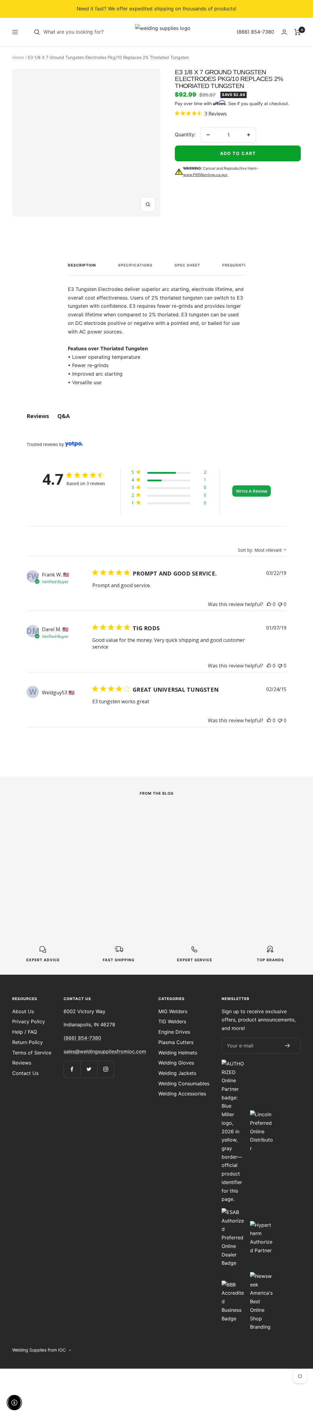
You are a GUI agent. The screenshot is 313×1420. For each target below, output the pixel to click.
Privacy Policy (28, 1021)
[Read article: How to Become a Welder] (257, 814)
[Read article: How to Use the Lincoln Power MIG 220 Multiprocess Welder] (55, 818)
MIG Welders (172, 1011)
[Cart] (297, 32)
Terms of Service (31, 1053)
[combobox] (89, 32)
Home (18, 57)
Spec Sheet (187, 265)
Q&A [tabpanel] (63, 416)
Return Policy (27, 1042)
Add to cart (238, 153)
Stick (119, 837)
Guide (220, 828)
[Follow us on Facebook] (72, 1069)
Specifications (135, 265)
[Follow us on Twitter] (88, 1069)
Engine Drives (174, 1032)
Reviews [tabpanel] (38, 416)
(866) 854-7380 (82, 1038)
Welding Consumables (183, 1083)
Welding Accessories (182, 1094)
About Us (23, 1011)
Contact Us (25, 1073)
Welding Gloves (176, 1063)
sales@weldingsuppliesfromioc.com (105, 1051)
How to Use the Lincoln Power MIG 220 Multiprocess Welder (55, 854)
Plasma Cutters (175, 1042)
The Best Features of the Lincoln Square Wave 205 (152, 854)
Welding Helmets (177, 1053)
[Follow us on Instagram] (105, 1069)
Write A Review (251, 491)
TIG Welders (172, 1021)
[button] (168, 473)
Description (82, 265)
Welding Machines (32, 837)
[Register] (287, 1045)
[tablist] (156, 416)
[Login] (284, 32)
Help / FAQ (24, 1032)
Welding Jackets (177, 1073)
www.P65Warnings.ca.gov (205, 174)
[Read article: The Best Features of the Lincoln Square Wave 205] (156, 818)
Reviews (21, 1063)
